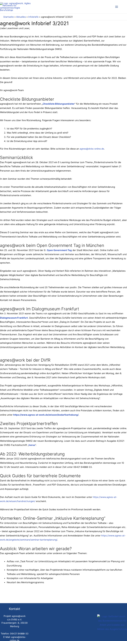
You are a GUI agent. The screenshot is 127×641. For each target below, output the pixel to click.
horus (32, 445)
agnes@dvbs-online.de (92, 148)
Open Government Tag (59, 250)
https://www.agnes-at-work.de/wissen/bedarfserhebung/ (46, 414)
